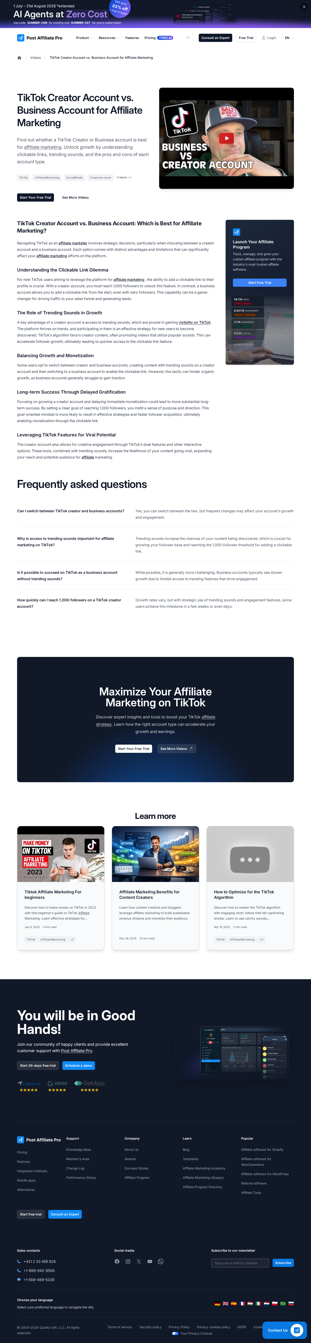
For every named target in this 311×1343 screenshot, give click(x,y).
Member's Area (77, 1159)
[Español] (234, 1304)
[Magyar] (250, 1304)
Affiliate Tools (251, 1192)
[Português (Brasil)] (283, 1304)
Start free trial (31, 1214)
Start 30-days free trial (38, 1065)
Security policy (150, 1327)
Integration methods (32, 1171)
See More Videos (75, 197)
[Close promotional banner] (304, 7)
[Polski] (275, 1304)
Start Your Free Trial (35, 197)
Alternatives (26, 1190)
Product (82, 38)
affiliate (88, 457)
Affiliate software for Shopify (262, 1149)
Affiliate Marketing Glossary (203, 1177)
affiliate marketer (73, 243)
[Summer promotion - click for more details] (155, 14)
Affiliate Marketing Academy (204, 1168)
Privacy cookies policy (213, 1327)
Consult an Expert (215, 38)
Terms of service (119, 1327)
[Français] (242, 1304)
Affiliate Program (137, 1177)
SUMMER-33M (37, 22)
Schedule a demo (78, 1065)
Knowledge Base (78, 1149)
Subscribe (283, 1263)
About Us (131, 1149)
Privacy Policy (179, 1327)
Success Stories (136, 1168)
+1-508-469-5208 (38, 1279)
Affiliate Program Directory (202, 1187)
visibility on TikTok (195, 322)
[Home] (19, 57)
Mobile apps (26, 1180)
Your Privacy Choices (196, 1333)
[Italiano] (258, 1304)
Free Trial (246, 38)
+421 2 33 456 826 (39, 1261)
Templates (190, 1159)
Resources (107, 38)
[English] (225, 1304)
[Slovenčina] (291, 1304)
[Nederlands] (266, 1304)
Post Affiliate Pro (76, 1050)
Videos (35, 57)
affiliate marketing (42, 147)
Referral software (254, 1183)
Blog (186, 1149)
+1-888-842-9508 (39, 1270)
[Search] (191, 38)
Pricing (22, 1152)
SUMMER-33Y (80, 22)
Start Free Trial (259, 282)
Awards (130, 1159)
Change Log (75, 1168)
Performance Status (81, 1177)
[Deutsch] (217, 1304)
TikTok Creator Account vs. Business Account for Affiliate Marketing (101, 57)
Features (23, 1162)
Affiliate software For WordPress (265, 1174)
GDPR (241, 1327)
